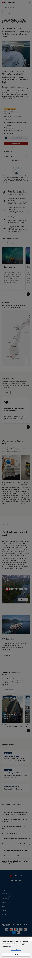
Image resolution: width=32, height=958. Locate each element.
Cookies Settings (16, 950)
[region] (16, 947)
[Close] (30, 939)
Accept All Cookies (16, 954)
